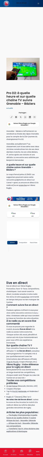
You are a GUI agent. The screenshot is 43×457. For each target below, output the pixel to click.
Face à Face (33, 242)
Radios (22, 454)
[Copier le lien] (11, 117)
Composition (23, 242)
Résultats (30, 454)
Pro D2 (15, 362)
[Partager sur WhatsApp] (25, 117)
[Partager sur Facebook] (16, 117)
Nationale (22, 391)
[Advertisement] (21, 22)
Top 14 (9, 362)
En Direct (13, 454)
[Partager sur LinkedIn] (30, 117)
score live (23, 185)
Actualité (9, 108)
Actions (12, 242)
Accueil (5, 454)
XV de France (11, 386)
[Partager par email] (34, 117)
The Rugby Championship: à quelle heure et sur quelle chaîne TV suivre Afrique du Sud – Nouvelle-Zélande (21, 418)
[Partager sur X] (21, 117)
